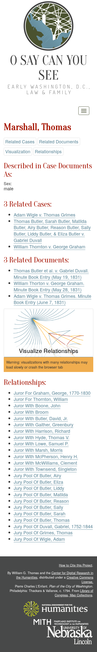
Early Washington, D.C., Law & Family (49, 89)
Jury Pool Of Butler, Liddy (39, 488)
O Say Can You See (48, 68)
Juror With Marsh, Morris (38, 450)
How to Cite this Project (75, 565)
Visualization (17, 151)
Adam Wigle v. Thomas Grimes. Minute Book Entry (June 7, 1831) (52, 299)
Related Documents (58, 141)
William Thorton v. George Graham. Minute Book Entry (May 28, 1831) (49, 286)
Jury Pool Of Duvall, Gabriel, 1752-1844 (53, 526)
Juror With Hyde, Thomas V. (41, 437)
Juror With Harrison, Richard (42, 431)
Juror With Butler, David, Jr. (41, 418)
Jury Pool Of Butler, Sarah (39, 513)
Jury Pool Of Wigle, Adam (39, 539)
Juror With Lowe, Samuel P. (41, 443)
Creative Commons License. (80, 579)
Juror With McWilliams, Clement (45, 462)
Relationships (48, 151)
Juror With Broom (31, 412)
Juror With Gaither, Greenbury (43, 424)
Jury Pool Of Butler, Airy (37, 475)
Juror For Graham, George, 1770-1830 (52, 393)
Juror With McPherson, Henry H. (46, 456)
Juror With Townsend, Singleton (45, 469)
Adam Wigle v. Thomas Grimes (44, 214)
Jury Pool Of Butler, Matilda (41, 494)
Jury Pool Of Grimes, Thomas (43, 532)
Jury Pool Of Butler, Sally (38, 507)
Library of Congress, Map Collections (74, 592)
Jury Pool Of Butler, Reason (41, 501)
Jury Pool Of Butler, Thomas (42, 520)
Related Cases (20, 141)
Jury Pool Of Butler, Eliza (38, 481)
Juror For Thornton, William (41, 399)
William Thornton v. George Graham (49, 246)
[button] (48, 333)
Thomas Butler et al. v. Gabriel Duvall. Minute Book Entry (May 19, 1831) (51, 273)
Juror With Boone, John (37, 405)
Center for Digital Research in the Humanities (54, 575)
